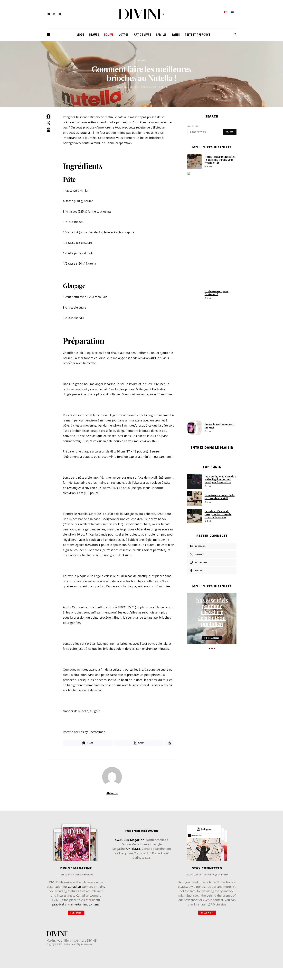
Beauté (94, 34)
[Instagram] (59, 14)
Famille (161, 34)
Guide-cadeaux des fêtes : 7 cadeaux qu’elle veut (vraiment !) (220, 159)
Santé (176, 34)
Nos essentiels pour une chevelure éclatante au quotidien (212, 611)
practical (58, 904)
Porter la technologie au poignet (219, 426)
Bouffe (108, 34)
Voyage (124, 34)
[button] (209, 648)
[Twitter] (54, 14)
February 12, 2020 (123, 87)
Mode (80, 34)
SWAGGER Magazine (129, 840)
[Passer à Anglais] (226, 11)
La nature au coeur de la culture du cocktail (220, 497)
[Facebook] (49, 14)
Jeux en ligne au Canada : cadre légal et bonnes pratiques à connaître (220, 479)
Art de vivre (142, 34)
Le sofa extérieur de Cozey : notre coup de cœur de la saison (218, 514)
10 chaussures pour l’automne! (216, 293)
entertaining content (85, 904)
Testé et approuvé (197, 34)
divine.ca (163, 87)
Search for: (193, 126)
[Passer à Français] (232, 11)
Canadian (74, 887)
